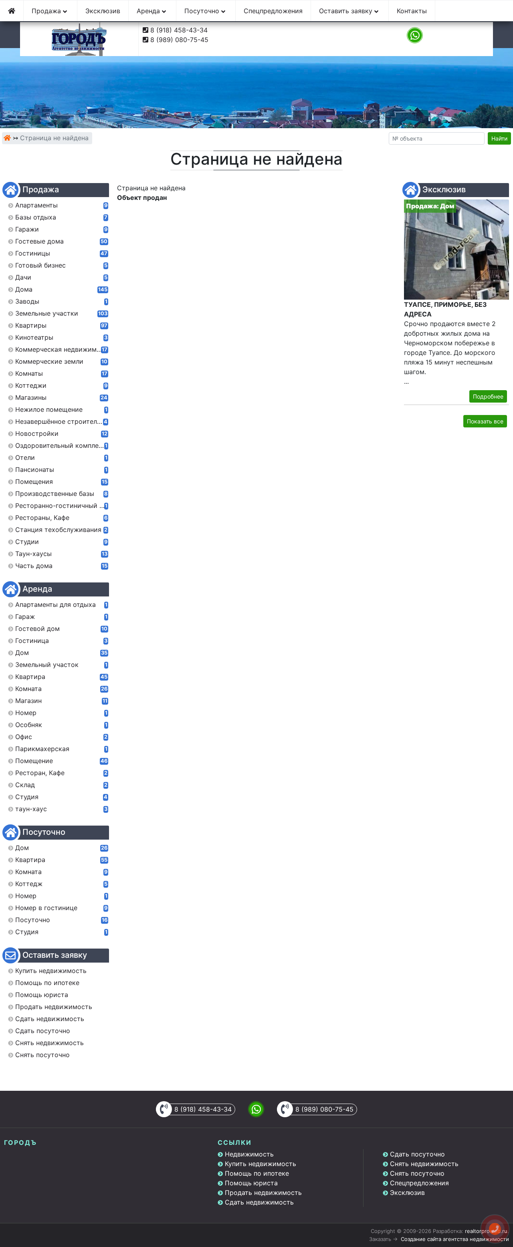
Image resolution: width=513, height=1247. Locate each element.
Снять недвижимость (424, 1164)
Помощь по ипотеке (257, 1173)
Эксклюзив (102, 11)
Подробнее (488, 396)
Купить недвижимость (260, 1164)
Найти (499, 138)
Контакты (412, 11)
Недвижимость (249, 1154)
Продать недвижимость (263, 1193)
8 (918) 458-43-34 (179, 30)
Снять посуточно (417, 1173)
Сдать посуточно (417, 1154)
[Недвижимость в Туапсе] (7, 138)
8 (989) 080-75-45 (179, 40)
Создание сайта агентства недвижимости (455, 1239)
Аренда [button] (149, 11)
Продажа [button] (47, 11)
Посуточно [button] (202, 11)
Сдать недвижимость (259, 1202)
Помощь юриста (251, 1183)
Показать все (485, 421)
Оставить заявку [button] (346, 11)
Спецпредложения (273, 11)
